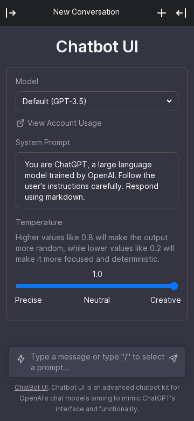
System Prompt (43, 142)
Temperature (39, 222)
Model (27, 81)
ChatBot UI (31, 387)
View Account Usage (64, 122)
